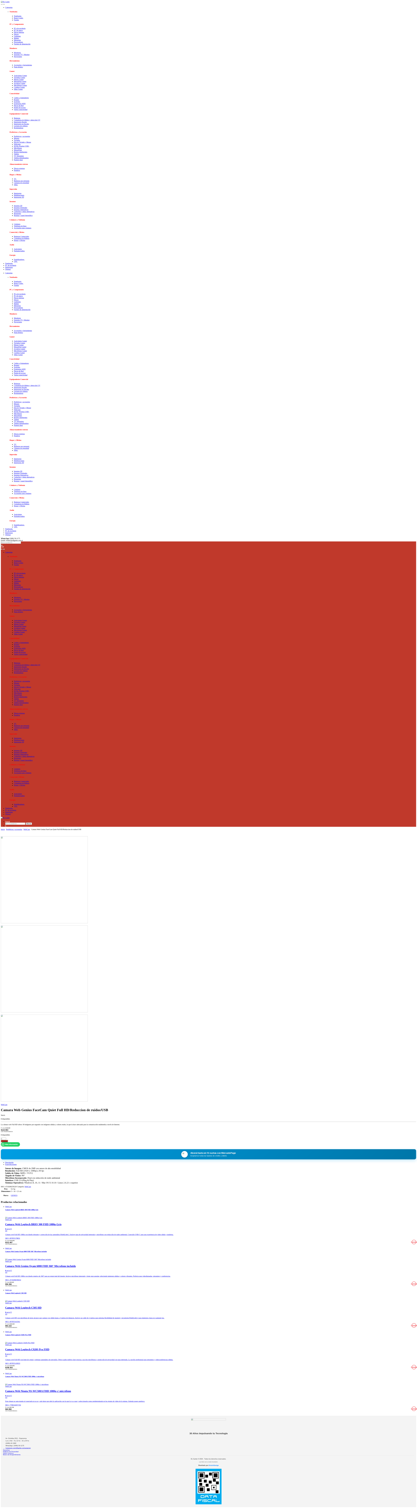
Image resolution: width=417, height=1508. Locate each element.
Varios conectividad (20, 109)
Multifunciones (19, 195)
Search (7, 821)
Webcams (17, 144)
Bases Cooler (18, 18)
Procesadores (18, 42)
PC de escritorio (10, 265)
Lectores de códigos (21, 126)
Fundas (16, 20)
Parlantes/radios (19, 251)
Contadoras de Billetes (21, 238)
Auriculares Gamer (20, 76)
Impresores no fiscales (21, 124)
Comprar (4, 1141)
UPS (16, 261)
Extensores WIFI (20, 104)
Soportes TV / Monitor (22, 55)
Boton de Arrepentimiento (12, 1454)
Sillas (16, 185)
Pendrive (17, 170)
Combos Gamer (19, 87)
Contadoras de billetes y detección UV (27, 120)
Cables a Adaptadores (21, 98)
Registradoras (18, 128)
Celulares (17, 224)
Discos (16, 34)
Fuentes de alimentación (22, 44)
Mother (16, 38)
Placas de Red (19, 106)
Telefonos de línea (20, 226)
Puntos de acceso (20, 107)
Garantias (6, 1450)
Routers (16, 100)
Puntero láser (18, 160)
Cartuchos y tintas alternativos (24, 212)
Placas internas (19, 32)
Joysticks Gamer (19, 83)
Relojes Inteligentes (20, 152)
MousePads (18, 150)
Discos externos (19, 168)
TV (15, 179)
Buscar (29, 823)
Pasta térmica (18, 67)
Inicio (3, 829)
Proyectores (18, 57)
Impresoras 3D (19, 197)
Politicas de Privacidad (10, 1451)
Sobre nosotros (8, 1453)
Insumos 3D (18, 206)
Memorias (17, 40)
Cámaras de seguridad (21, 183)
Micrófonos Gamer (20, 85)
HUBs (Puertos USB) (21, 146)
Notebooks (17, 16)
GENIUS (14, 1195)
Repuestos (17, 213)
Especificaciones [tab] (11, 1164)
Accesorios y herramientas (23, 65)
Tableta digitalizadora (21, 158)
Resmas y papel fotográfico (23, 215)
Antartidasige (214, 1465)
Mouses (16, 138)
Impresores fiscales (20, 122)
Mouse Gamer (19, 79)
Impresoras (17, 193)
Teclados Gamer (19, 77)
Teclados (17, 140)
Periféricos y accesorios (14, 829)
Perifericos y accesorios (22, 136)
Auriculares (18, 249)
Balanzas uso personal (22, 181)
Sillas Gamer (18, 89)
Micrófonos (18, 148)
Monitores (17, 53)
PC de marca (18, 30)
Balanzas (17, 118)
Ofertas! (8, 269)
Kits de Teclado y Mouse (22, 142)
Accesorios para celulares (22, 228)
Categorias (8, 7)
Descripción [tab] (9, 1162)
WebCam (26, 829)
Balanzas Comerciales (21, 236)
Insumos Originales (20, 208)
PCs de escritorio (20, 28)
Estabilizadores (19, 259)
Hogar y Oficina (19, 240)
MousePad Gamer (20, 81)
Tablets (16, 154)
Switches (17, 102)
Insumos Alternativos (21, 210)
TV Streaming (19, 156)
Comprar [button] (414, 1242)
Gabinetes (17, 36)
